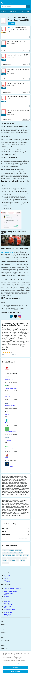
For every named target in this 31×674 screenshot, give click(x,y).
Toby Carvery (12, 560)
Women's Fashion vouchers (10, 591)
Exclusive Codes (7, 577)
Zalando (5, 560)
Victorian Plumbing (10, 431)
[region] (15, 662)
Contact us (6, 603)
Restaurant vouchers (9, 587)
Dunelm (24, 558)
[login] (7, 352)
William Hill (5, 552)
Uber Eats (22, 560)
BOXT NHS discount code (7, 252)
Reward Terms (7, 606)
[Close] (28, 653)
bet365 (4, 550)
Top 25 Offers (7, 575)
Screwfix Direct (9, 379)
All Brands (6, 596)
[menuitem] (4, 11)
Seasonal (22, 11)
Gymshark (25, 555)
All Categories (7, 594)
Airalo (6, 457)
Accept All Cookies (15, 671)
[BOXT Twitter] (15, 316)
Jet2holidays (11, 550)
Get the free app (8, 612)
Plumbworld (8, 440)
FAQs (5, 608)
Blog (28, 11)
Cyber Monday (7, 581)
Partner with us (7, 614)
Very (20, 558)
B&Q (17, 560)
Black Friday (7, 580)
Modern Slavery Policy (9, 609)
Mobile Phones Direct (11, 388)
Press (5, 611)
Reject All (15, 667)
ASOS (13, 555)
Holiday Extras (13, 552)
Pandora (21, 552)
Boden (4, 558)
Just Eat (9, 558)
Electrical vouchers (8, 593)
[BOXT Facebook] (11, 316)
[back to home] (7, 3)
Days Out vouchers (8, 590)
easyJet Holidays (7, 555)
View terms (25, 37)
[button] (4, 11)
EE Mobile (7, 423)
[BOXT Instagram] (19, 316)
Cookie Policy (7, 615)
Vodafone (7, 371)
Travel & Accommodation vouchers (12, 588)
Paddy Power (18, 550)
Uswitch (7, 414)
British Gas (8, 397)
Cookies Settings (15, 663)
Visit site (4, 349)
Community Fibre (10, 449)
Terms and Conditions (9, 604)
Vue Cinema (5, 563)
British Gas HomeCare (11, 405)
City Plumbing (9, 466)
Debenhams (19, 555)
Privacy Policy (7, 601)
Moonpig (15, 558)
